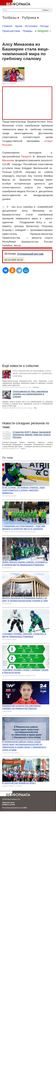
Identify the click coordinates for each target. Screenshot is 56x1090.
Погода (44, 26)
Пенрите (26, 156)
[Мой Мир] (26, 270)
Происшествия (11, 31)
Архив (18, 26)
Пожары (27, 31)
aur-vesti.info (11, 84)
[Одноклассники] (12, 270)
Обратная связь (8, 802)
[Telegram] (19, 270)
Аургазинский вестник (30, 253)
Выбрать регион (8, 804)
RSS (25, 808)
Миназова (8, 160)
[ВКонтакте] (5, 270)
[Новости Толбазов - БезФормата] (15, 3)
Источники (31, 26)
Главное (7, 26)
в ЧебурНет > (43, 31)
